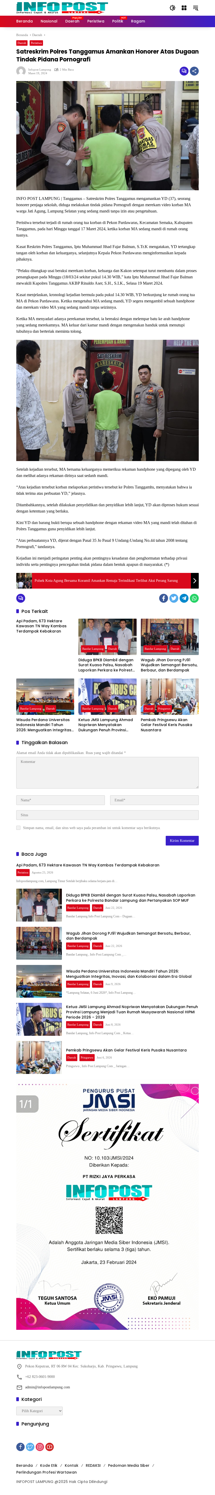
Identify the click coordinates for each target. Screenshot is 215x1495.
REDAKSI (93, 1465)
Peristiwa (36, 42)
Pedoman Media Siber (128, 1465)
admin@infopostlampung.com (47, 1387)
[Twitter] (173, 598)
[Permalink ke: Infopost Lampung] (22, 71)
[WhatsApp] (194, 598)
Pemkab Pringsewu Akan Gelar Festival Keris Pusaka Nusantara (166, 725)
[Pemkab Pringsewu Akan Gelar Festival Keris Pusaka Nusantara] (170, 696)
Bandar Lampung (93, 648)
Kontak (71, 1465)
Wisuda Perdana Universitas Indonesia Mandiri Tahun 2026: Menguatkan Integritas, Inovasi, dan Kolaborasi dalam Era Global (44, 725)
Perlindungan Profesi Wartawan (46, 1472)
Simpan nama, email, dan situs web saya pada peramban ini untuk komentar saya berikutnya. (92, 828)
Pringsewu (164, 708)
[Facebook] (163, 598)
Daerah (22, 42)
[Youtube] (49, 1447)
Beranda (24, 1465)
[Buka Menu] (184, 8)
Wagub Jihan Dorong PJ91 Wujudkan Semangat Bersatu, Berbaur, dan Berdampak (169, 665)
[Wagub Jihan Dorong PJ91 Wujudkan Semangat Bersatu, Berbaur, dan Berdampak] (170, 637)
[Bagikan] (194, 71)
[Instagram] (40, 1447)
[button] (172, 8)
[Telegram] (184, 598)
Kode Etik (48, 1465)
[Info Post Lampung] (62, 7)
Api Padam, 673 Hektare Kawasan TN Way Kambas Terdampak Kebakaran (41, 626)
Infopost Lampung (39, 69)
